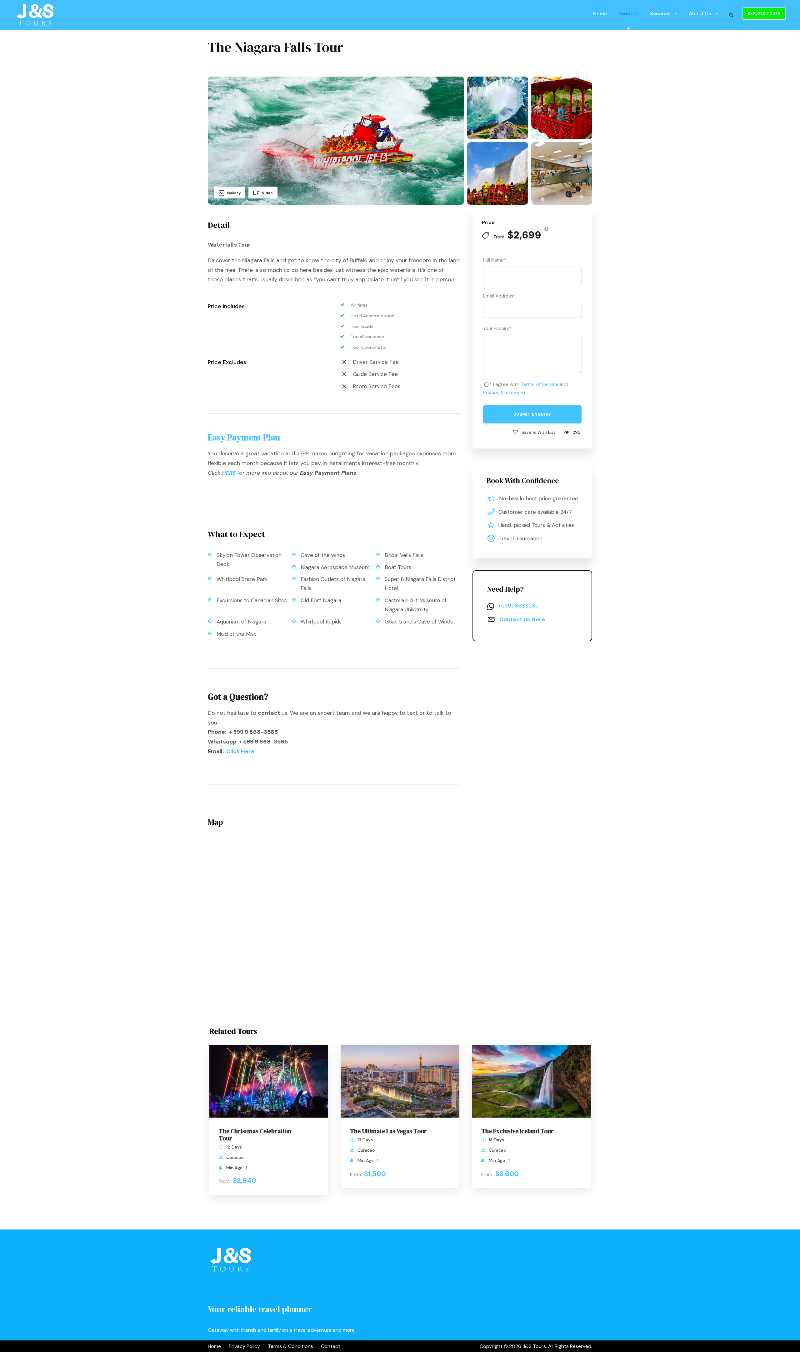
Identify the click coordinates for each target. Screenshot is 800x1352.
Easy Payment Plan (244, 437)
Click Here (240, 751)
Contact (330, 1346)
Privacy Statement (504, 392)
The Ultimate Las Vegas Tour (388, 1131)
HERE (229, 473)
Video (267, 192)
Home (600, 13)
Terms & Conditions (290, 1346)
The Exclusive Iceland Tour (517, 1131)
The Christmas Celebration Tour (255, 1134)
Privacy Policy (244, 1346)
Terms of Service (539, 384)
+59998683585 (518, 605)
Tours (625, 13)
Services (660, 13)
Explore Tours (764, 13)
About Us (700, 13)
